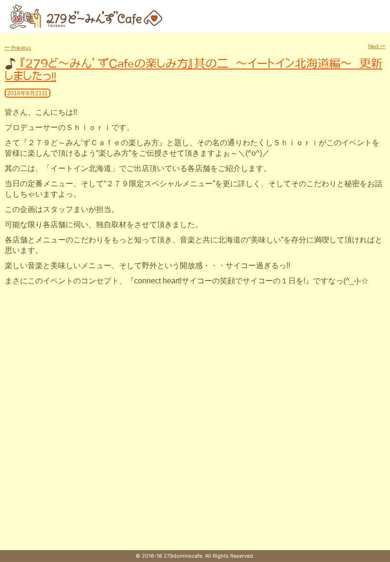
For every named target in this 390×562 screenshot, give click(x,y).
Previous (18, 47)
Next (376, 46)
